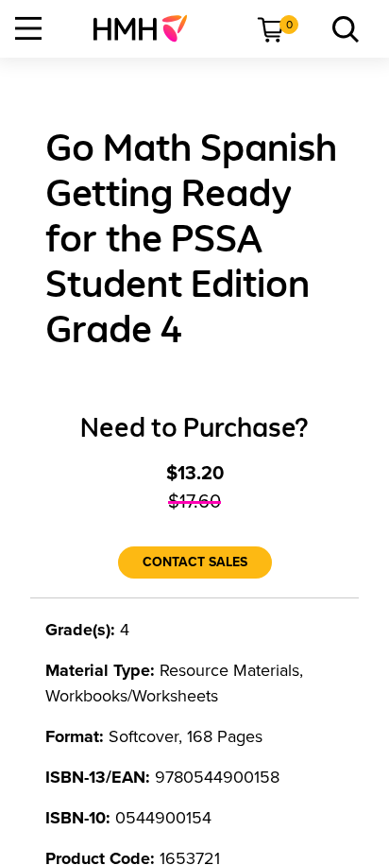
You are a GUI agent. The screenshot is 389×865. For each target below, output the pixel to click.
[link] (147, 28)
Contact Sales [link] (195, 562)
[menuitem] (147, 28)
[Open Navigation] (28, 28)
